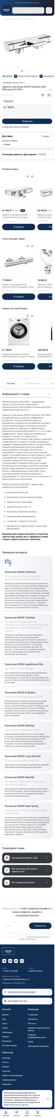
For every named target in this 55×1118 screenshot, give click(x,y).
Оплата (5, 1062)
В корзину (19, 227)
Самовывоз (33, 1019)
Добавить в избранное (42, 95)
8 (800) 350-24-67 (36, 971)
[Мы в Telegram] (4, 961)
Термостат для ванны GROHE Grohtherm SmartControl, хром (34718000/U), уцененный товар (16, 216)
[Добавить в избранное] (27, 176)
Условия (45, 136)
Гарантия (6, 1071)
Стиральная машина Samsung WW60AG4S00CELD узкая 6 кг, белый (18, 355)
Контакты (32, 1023)
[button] (21, 70)
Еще (50, 90)
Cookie (30, 1042)
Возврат (5, 1067)
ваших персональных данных (16, 1105)
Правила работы (9, 1080)
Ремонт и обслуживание (12, 1075)
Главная (6, 1116)
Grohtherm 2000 (17, 83)
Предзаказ (27, 121)
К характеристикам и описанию (15, 127)
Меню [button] (27, 1116)
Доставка (6, 1058)
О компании (33, 1015)
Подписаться (40, 926)
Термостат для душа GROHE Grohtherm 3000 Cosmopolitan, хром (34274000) (17, 285)
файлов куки (22, 1102)
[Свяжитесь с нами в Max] (16, 961)
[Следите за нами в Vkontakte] (10, 961)
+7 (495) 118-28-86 (9, 971)
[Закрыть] (48, 1098)
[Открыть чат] (22, 961)
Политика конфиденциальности (37, 937)
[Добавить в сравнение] (49, 95)
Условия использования (27, 939)
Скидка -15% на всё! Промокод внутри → (27, 2)
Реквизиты (6, 1084)
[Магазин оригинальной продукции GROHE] (6, 9)
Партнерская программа (38, 1046)
